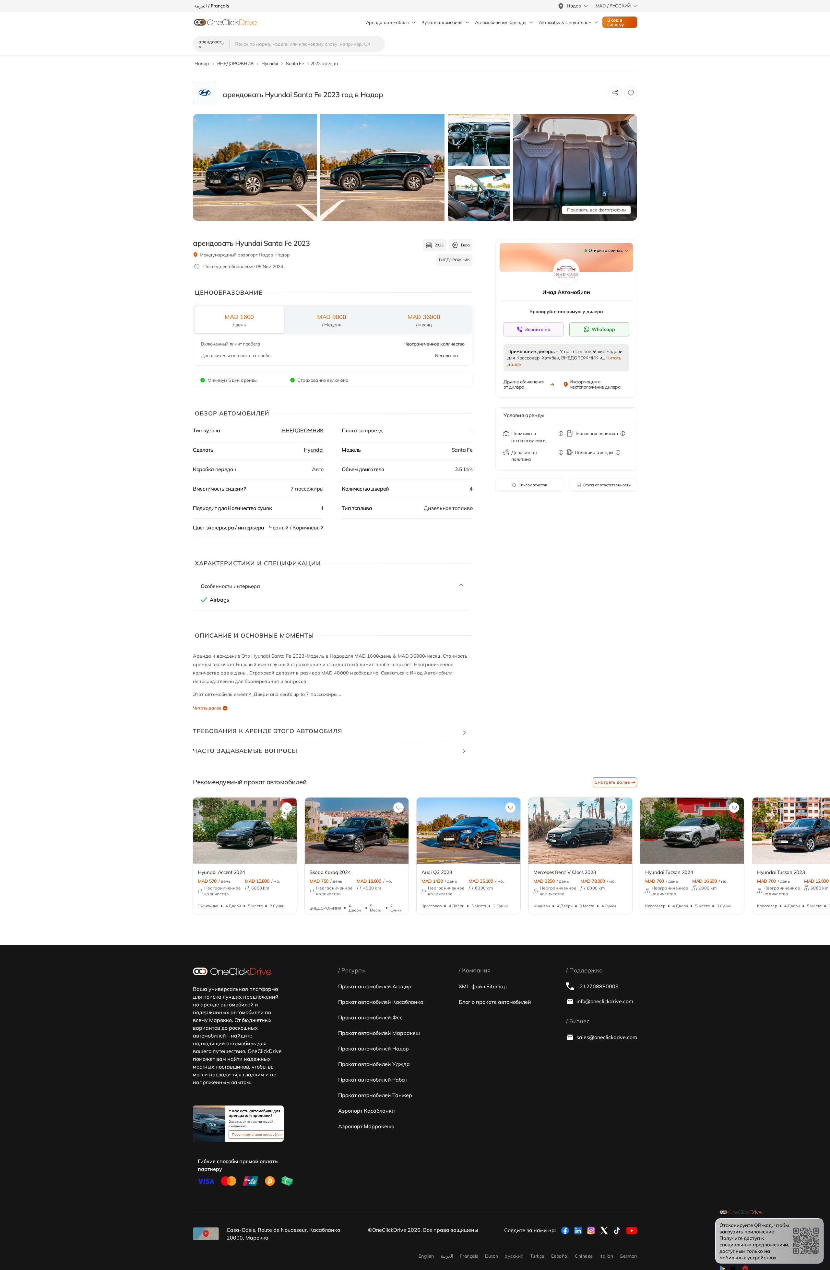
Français (469, 1256)
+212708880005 (597, 986)
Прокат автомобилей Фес (370, 1017)
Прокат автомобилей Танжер (375, 1095)
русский (513, 1256)
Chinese (584, 1256)
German (628, 1256)
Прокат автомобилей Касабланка (380, 1002)
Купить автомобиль (441, 22)
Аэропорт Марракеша (366, 1126)
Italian (606, 1256)
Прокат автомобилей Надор (373, 1048)
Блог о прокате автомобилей (495, 1002)
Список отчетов (532, 484)
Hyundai (314, 450)
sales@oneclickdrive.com (606, 1037)
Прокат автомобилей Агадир (374, 986)
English (426, 1256)
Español (559, 1256)
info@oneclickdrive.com (604, 1001)
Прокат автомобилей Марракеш (379, 1033)
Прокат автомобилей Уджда (374, 1064)
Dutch (491, 1256)
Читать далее (207, 708)
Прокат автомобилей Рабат (372, 1079)
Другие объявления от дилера (524, 384)
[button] (179, 834)
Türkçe (537, 1256)
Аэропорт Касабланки (366, 1110)
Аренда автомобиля (387, 22)
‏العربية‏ (447, 1256)
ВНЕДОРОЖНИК (303, 430)
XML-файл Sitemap (483, 986)
